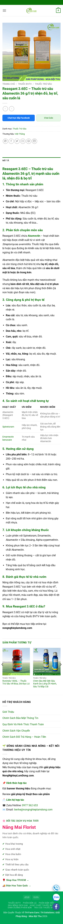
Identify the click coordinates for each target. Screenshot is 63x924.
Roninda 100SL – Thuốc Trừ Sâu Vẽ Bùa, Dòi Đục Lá (16, 682)
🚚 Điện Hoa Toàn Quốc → (16, 885)
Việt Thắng (20, 134)
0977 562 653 (30, 805)
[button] (4, 10)
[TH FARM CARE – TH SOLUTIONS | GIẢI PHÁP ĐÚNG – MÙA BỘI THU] (31, 10)
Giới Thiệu (8, 711)
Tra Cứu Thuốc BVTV (45, 908)
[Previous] (3, 671)
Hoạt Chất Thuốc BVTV (42, 905)
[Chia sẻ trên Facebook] (11, 141)
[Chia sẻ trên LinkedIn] (34, 141)
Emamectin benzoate (8, 438)
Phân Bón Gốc (46, 903)
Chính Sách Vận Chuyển (16, 730)
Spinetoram (8, 426)
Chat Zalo (48, 118)
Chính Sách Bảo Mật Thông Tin (20, 718)
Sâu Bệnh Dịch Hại (18, 905)
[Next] (60, 671)
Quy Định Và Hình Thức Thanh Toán (23, 724)
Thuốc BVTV (25, 84)
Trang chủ (8, 84)
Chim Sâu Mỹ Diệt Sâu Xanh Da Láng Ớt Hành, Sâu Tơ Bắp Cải (45, 684)
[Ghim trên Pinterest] (28, 141)
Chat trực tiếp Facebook (19, 118)
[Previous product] (11, 108)
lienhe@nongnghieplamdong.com (33, 809)
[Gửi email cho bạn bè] (23, 141)
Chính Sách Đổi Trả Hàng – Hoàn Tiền (24, 736)
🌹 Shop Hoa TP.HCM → (15, 880)
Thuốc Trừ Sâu (43, 84)
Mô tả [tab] (5, 160)
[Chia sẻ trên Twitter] (17, 141)
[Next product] (5, 108)
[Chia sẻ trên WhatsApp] (5, 141)
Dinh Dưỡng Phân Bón (20, 908)
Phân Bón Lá (30, 903)
